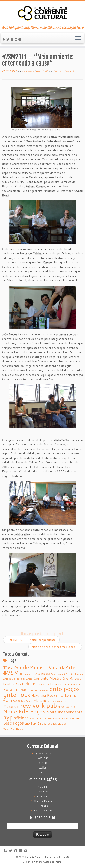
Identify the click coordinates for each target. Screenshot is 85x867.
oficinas (21, 717)
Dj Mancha (43, 684)
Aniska (7, 678)
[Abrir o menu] (78, 38)
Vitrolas (62, 723)
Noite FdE (71, 707)
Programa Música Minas (42, 718)
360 (48, 673)
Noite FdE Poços (24, 711)
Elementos (56, 684)
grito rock (16, 694)
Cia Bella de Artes (22, 678)
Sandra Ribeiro (63, 718)
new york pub (38, 705)
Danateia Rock (12, 684)
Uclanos (52, 723)
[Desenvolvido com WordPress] (67, 856)
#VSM (11, 672)
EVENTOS (43, 763)
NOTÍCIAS (42, 71)
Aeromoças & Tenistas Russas (67, 673)
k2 (67, 695)
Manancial (42, 700)
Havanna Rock (43, 695)
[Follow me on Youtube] (20, 39)
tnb (27, 723)
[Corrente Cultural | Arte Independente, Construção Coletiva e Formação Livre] (42, 13)
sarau (75, 718)
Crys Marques (71, 678)
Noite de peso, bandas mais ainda (55, 647)
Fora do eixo (15, 689)
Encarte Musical (72, 684)
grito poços (64, 689)
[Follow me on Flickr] (16, 39)
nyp (8, 717)
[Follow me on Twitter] (8, 39)
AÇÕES (43, 767)
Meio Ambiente (59, 700)
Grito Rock (43, 796)
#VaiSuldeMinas (23, 667)
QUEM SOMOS (43, 753)
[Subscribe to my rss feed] (4, 39)
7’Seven (40, 674)
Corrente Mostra (47, 678)
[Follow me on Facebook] (13, 39)
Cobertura (28, 71)
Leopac (15, 701)
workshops (13, 728)
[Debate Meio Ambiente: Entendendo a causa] (41, 107)
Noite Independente (64, 712)
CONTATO (42, 772)
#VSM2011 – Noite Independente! (31, 640)
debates (30, 683)
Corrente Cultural (63, 71)
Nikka (61, 707)
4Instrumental (27, 673)
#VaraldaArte (60, 667)
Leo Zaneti (26, 700)
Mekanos (10, 706)
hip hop (60, 695)
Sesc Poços (13, 723)
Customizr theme (52, 862)
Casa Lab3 (42, 791)
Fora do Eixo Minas (38, 690)
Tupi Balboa (38, 723)
